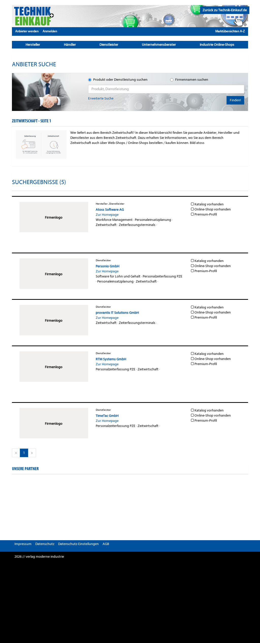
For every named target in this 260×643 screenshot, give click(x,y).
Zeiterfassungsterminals (137, 225)
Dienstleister (109, 44)
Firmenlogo (53, 217)
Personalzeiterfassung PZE (162, 276)
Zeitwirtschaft (106, 225)
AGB (106, 544)
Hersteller (33, 44)
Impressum (22, 544)
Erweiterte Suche (100, 98)
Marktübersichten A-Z (230, 31)
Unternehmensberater (159, 44)
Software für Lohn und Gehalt (118, 276)
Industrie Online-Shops (217, 44)
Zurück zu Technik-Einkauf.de (225, 10)
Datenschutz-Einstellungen (78, 544)
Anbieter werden (27, 31)
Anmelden (50, 31)
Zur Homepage (107, 214)
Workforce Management (114, 220)
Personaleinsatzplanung (153, 220)
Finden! (235, 100)
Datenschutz (44, 544)
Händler (70, 44)
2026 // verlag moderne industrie (39, 556)
